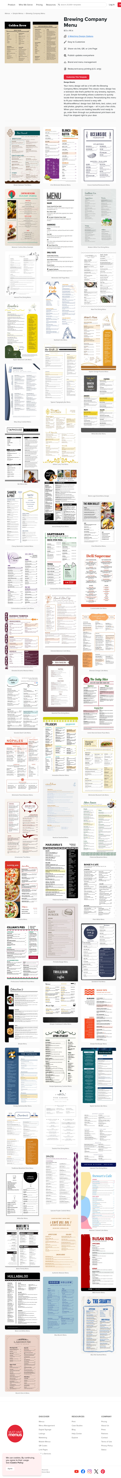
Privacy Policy (107, 1446)
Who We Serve (26, 5)
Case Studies (77, 1426)
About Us (105, 1426)
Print (74, 1422)
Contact (104, 1438)
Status (103, 1450)
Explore (75, 1438)
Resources (51, 5)
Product (11, 5)
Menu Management (47, 1426)
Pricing (39, 5)
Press (103, 1430)
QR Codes (43, 1446)
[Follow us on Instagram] (89, 1472)
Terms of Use (106, 1442)
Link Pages (43, 1450)
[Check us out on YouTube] (76, 1472)
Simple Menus (18, 13)
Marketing (43, 1438)
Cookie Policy (16, 1462)
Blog (74, 1430)
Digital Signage (45, 1430)
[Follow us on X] (95, 1472)
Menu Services (45, 1454)
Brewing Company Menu (35, 13)
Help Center (77, 1434)
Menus (7, 13)
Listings (42, 1434)
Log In (112, 5)
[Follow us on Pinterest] (102, 1472)
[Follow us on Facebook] (82, 1472)
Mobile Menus (44, 1442)
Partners (104, 1434)
